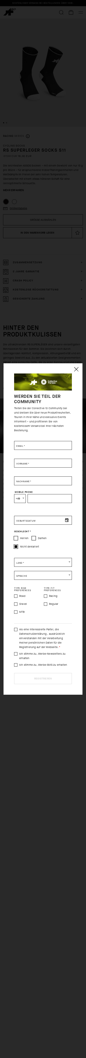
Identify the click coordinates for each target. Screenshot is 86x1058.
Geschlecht (22, 531)
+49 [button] (18, 498)
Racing (53, 596)
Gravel (23, 604)
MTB (22, 612)
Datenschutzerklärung (33, 634)
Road (22, 596)
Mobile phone (24, 492)
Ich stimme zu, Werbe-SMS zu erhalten (43, 665)
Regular (53, 604)
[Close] (76, 369)
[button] (43, 562)
